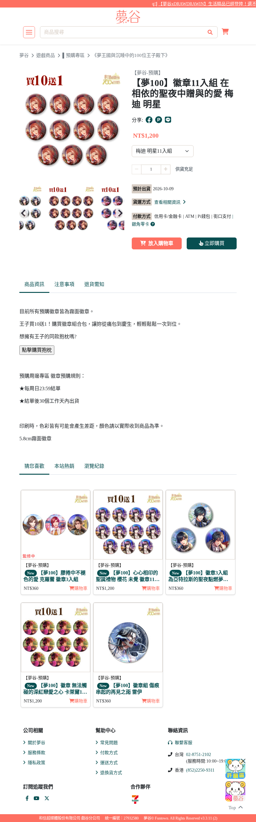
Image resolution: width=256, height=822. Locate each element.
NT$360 (31, 588)
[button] (225, 32)
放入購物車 (160, 243)
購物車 (80, 588)
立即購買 (213, 243)
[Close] (243, 761)
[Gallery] (71, 213)
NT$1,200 (105, 588)
